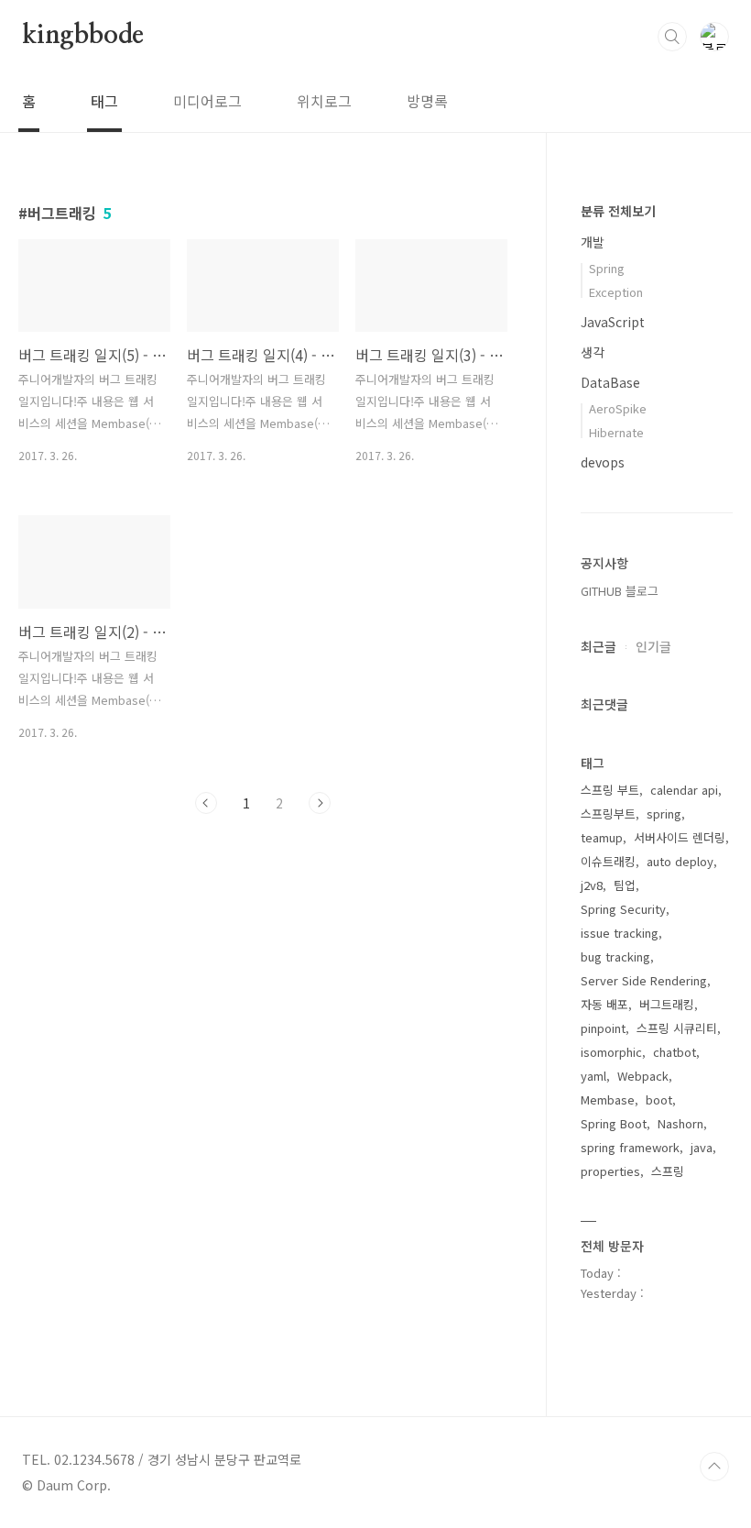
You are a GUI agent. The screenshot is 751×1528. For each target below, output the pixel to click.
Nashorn (680, 1123)
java (702, 1147)
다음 (320, 803)
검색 (672, 36)
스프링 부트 (610, 789)
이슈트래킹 (608, 861)
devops (603, 462)
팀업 (625, 885)
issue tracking (619, 932)
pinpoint (603, 1028)
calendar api (684, 789)
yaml (593, 1075)
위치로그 (324, 101)
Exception (616, 292)
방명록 (427, 101)
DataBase (610, 382)
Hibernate (616, 432)
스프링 (667, 1171)
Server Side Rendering (644, 980)
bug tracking (615, 956)
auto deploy (680, 861)
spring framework (630, 1147)
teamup (602, 837)
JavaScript (613, 322)
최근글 (598, 646)
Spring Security (623, 909)
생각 (592, 352)
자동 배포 (604, 1004)
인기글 (653, 646)
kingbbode (83, 36)
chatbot (674, 1052)
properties (610, 1171)
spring (664, 813)
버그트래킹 (666, 1004)
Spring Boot (614, 1123)
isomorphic (611, 1052)
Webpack (643, 1075)
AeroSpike (618, 408)
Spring (607, 268)
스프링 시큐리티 (677, 1028)
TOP (714, 1466)
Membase (608, 1099)
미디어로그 (207, 101)
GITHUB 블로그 (619, 590)
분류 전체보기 (618, 211)
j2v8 (592, 885)
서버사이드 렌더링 (679, 837)
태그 (104, 101)
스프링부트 (608, 813)
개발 (592, 242)
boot (659, 1099)
